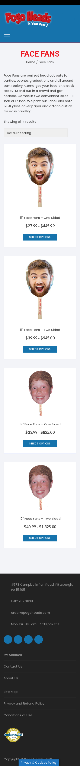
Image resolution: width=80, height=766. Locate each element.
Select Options (40, 237)
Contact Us (13, 666)
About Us (11, 678)
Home (30, 62)
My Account (13, 654)
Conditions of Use (18, 715)
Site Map (11, 691)
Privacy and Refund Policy (24, 703)
